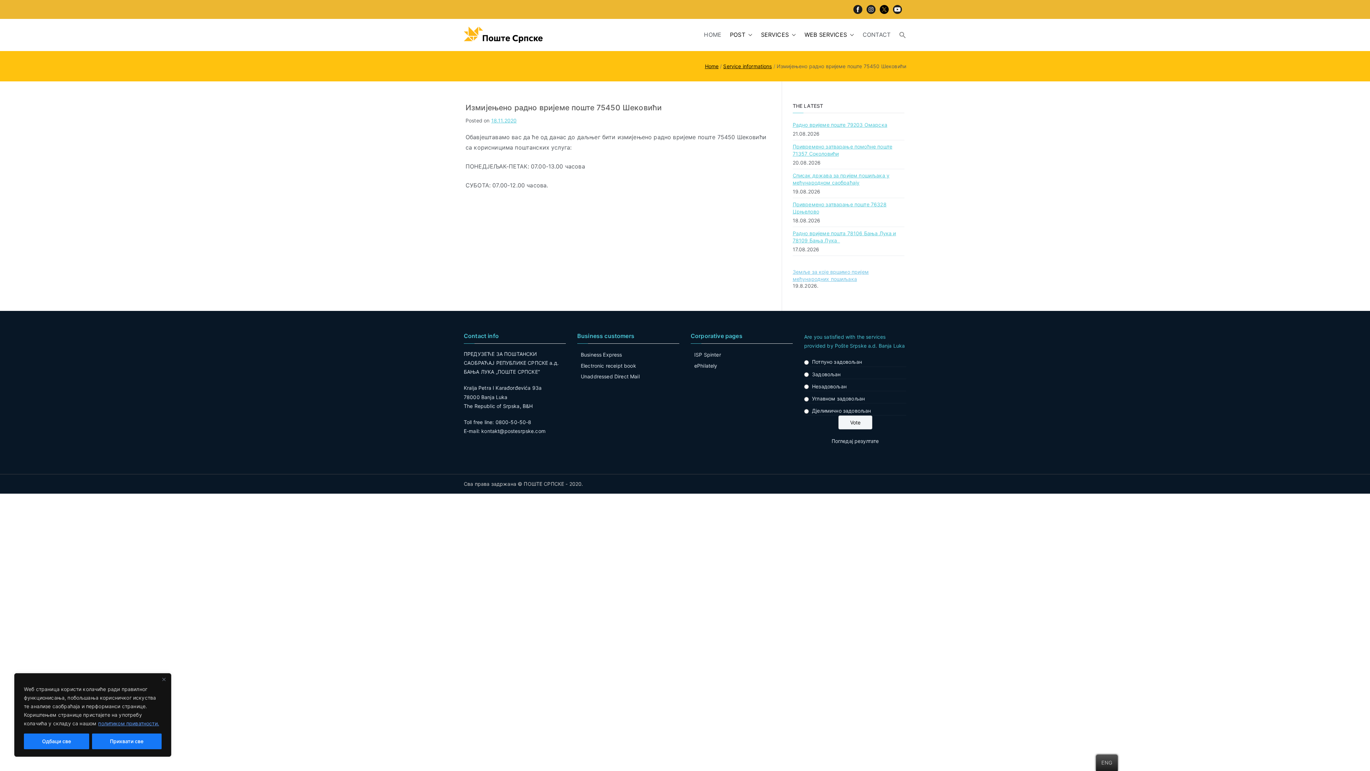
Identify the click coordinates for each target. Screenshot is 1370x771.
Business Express (601, 355)
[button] (748, 35)
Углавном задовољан (838, 398)
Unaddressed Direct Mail (610, 376)
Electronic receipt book (608, 366)
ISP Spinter (707, 355)
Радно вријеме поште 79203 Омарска (840, 125)
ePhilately (705, 366)
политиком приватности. (128, 723)
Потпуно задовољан (837, 362)
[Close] (163, 679)
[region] (92, 715)
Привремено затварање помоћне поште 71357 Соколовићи (842, 150)
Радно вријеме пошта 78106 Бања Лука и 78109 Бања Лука (844, 236)
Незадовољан (829, 386)
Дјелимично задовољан (841, 411)
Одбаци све (56, 741)
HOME (712, 34)
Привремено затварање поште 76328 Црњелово (840, 208)
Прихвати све (126, 741)
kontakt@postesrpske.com (513, 431)
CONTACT (876, 34)
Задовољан (826, 374)
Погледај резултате (855, 441)
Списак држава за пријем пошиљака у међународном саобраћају (841, 179)
